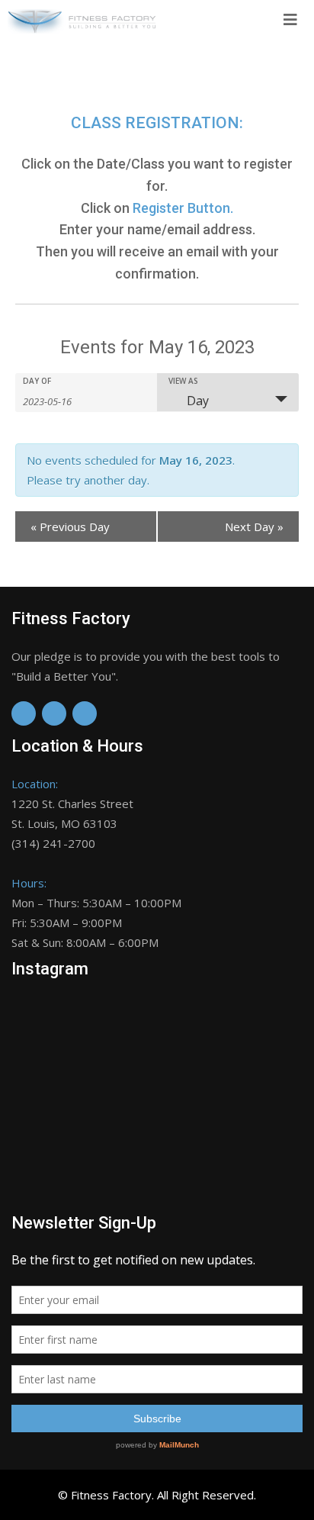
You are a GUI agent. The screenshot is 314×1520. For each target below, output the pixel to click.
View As (183, 381)
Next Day (254, 526)
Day (198, 400)
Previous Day (70, 526)
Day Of (37, 381)
